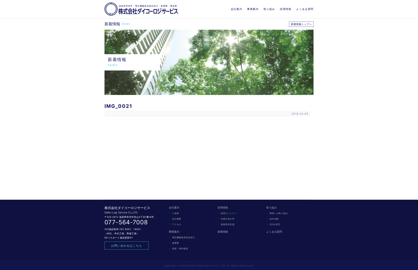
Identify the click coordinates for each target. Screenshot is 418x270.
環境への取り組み (279, 213)
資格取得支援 (227, 224)
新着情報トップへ (301, 24)
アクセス (176, 224)
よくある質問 (305, 9)
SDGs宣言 (275, 224)
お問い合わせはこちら (126, 245)
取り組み (269, 9)
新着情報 (222, 231)
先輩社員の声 (227, 218)
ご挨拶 (175, 213)
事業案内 (252, 9)
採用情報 (285, 9)
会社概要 (176, 218)
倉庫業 (175, 243)
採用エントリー (229, 213)
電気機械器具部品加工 (183, 237)
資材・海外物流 (180, 248)
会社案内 (236, 9)
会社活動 (274, 218)
